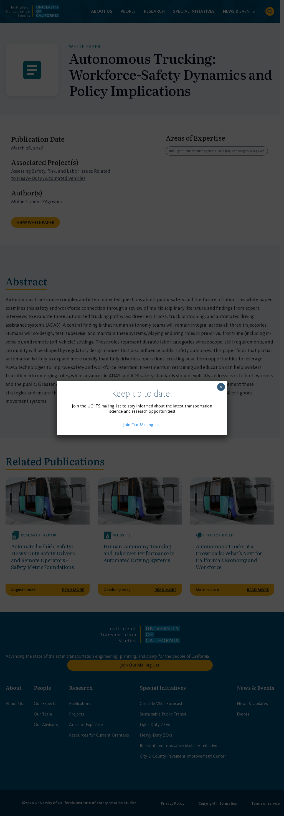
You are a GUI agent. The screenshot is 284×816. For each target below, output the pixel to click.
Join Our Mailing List (142, 424)
